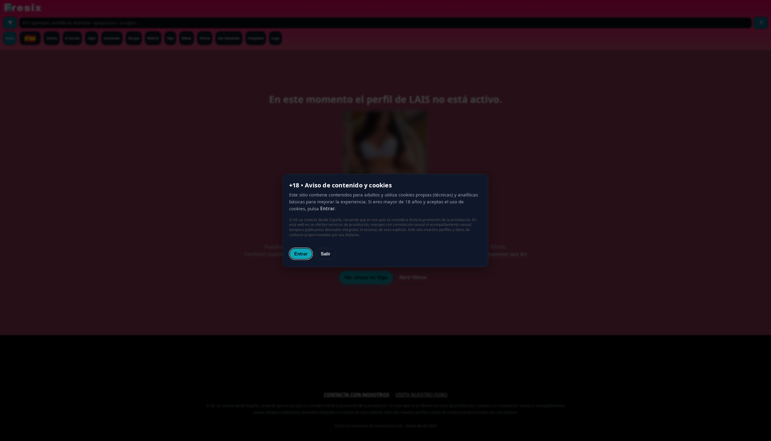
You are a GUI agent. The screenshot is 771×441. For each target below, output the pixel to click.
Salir (325, 253)
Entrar (300, 253)
